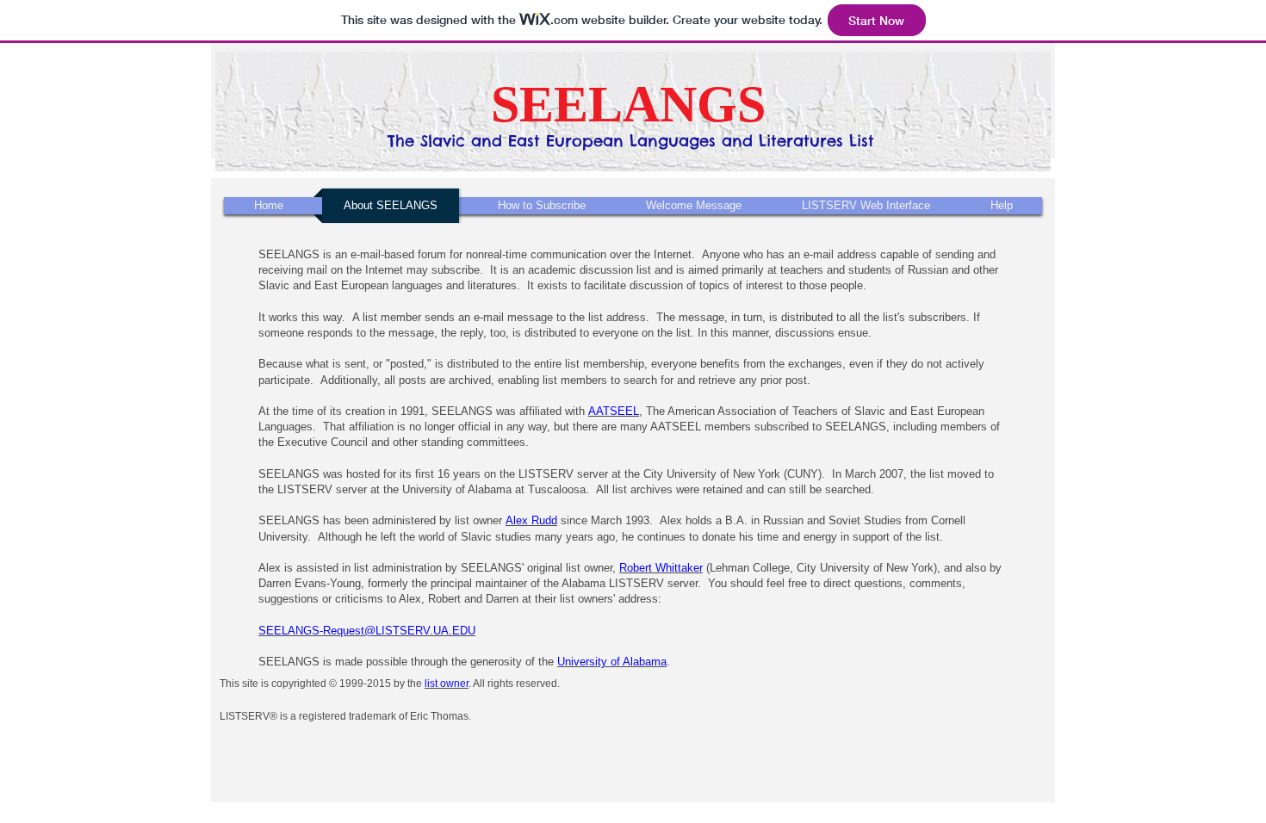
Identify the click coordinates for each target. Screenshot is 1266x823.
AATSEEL (613, 411)
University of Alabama (612, 661)
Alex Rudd (531, 520)
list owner (447, 684)
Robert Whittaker (661, 567)
